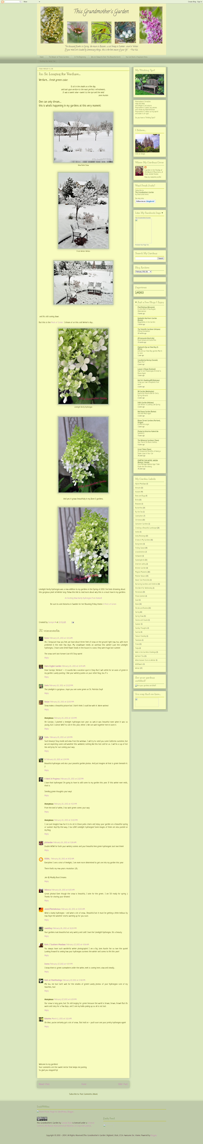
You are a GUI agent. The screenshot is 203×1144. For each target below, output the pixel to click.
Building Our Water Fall (47, 61)
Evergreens (139, 544)
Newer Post (44, 1084)
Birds (137, 500)
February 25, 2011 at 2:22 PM (72, 779)
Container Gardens (141, 524)
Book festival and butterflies (147, 340)
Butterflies (138, 508)
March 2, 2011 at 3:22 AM (62, 1019)
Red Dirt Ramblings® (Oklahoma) (149, 380)
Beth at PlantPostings (53, 980)
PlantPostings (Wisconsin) (146, 307)
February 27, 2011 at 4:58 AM (77, 945)
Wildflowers (139, 664)
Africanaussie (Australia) (146, 338)
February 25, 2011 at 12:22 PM (61, 685)
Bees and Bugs (140, 496)
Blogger (153, 1135)
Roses (137, 604)
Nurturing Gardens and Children (146, 584)
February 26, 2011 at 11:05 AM (73, 909)
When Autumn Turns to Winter (145, 660)
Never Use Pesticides (142, 580)
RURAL (47, 859)
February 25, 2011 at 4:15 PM (65, 804)
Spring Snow (139, 616)
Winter (137, 668)
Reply (47, 658)
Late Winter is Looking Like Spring (149, 405)
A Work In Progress (52, 779)
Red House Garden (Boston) (147, 412)
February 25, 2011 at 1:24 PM (61, 737)
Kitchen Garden (140, 568)
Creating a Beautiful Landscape (146, 528)
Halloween (138, 556)
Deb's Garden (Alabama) (146, 403)
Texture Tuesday (140, 636)
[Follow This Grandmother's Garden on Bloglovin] (145, 202)
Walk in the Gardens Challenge (145, 652)
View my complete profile (152, 177)
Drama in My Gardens (142, 540)
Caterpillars (139, 516)
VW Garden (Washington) (146, 391)
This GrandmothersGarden (143, 218)
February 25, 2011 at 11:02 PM (66, 820)
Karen (47, 638)
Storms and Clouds (141, 620)
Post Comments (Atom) (89, 1094)
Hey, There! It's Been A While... (147, 442)
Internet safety (140, 564)
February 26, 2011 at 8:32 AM (62, 859)
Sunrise (137, 632)
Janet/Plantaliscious (53, 909)
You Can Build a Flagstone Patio (136, 57)
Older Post (123, 1084)
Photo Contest (140, 596)
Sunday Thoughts (141, 628)
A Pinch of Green (109, 604)
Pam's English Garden (53, 666)
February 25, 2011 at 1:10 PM (65, 718)
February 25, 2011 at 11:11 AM (61, 638)
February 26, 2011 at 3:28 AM (64, 842)
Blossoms (138, 504)
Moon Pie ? (141, 362)
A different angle (143, 424)
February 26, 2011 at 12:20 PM (65, 928)
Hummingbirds (139, 560)
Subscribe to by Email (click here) (144, 192)
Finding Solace (140, 548)
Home (41, 57)
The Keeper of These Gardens (59, 57)
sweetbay (48, 928)
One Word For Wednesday (143, 588)
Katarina (48, 1019)
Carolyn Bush (67, 1123)
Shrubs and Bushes (141, 608)
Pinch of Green (57, 322)
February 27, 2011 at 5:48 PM (74, 980)
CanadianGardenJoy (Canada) (148, 360)
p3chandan (49, 842)
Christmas (138, 520)
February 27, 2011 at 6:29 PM (65, 999)
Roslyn (47, 702)
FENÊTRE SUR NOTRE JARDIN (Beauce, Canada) (148, 461)
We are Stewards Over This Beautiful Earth (106, 57)
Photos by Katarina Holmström (148, 431)
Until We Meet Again (144, 414)
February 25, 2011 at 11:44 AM (73, 666)
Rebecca (48, 890)
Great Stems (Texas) (144, 449)
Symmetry (141, 433)
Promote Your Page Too (142, 245)
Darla (47, 685)
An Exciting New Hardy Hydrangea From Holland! (83, 598)
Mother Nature (140, 576)
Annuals (138, 488)
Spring (137, 612)
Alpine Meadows (140, 484)
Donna (47, 964)
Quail (137, 600)
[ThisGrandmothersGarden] (143, 243)
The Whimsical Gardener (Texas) (148, 440)
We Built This (139, 656)
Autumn (137, 492)
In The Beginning (80, 57)
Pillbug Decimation (144, 331)
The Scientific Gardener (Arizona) (149, 329)
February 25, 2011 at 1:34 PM (57, 759)
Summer (138, 624)
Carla (47, 737)
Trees (137, 644)
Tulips (137, 648)
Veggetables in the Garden (146, 322)
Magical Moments (141, 572)
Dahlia (137, 532)
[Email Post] (72, 622)
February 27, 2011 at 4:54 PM (61, 964)
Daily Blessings (140, 536)
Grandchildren (140, 552)
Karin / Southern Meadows (55, 945)
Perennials (138, 592)
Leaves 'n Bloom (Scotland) (147, 369)
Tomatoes (138, 640)
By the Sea (139, 512)
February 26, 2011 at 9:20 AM (63, 890)
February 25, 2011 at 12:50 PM (62, 702)
